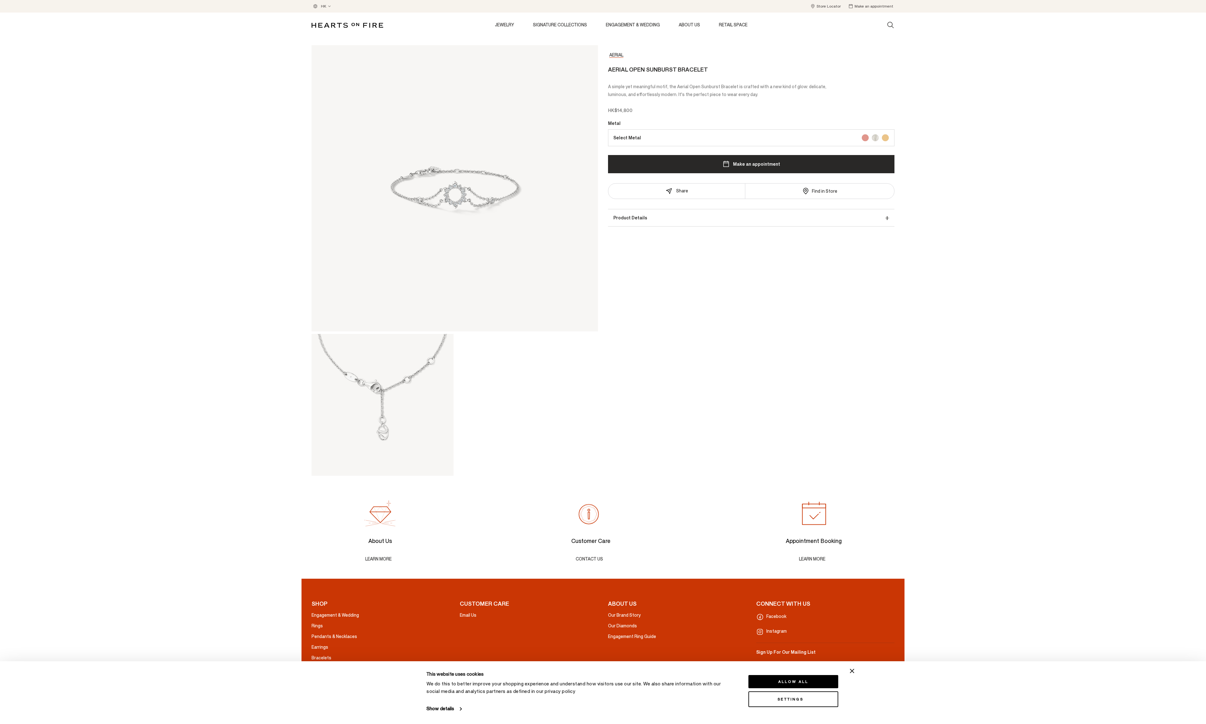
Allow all (793, 681)
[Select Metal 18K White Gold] (875, 138)
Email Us (468, 615)
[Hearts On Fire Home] (347, 25)
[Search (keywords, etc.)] (890, 25)
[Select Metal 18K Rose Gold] (865, 138)
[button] (825, 6)
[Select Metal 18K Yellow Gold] (885, 138)
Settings (790, 699)
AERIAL (616, 55)
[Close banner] (852, 671)
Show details (440, 708)
